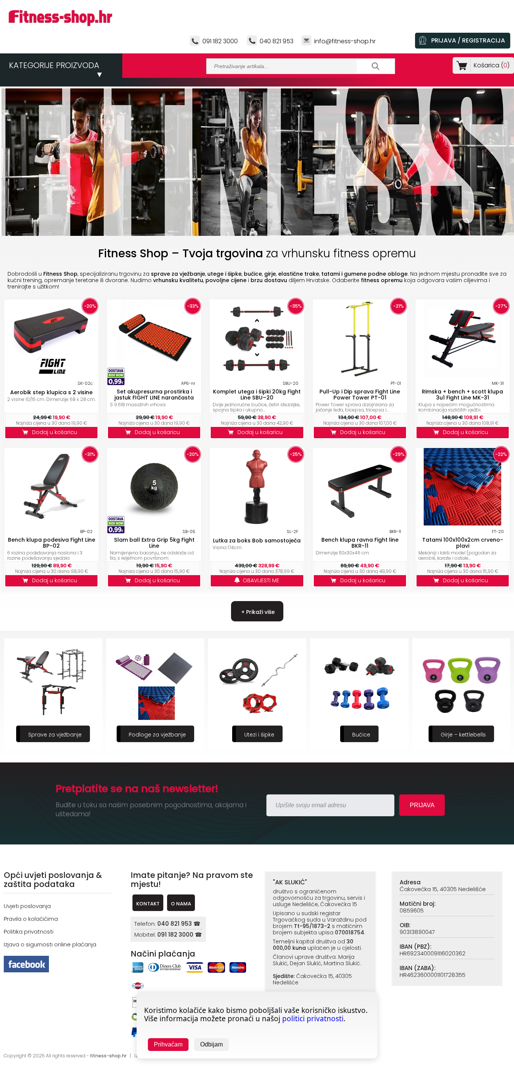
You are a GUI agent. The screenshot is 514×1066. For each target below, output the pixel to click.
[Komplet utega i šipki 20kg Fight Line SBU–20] (257, 375)
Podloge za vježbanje (157, 734)
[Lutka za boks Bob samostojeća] (257, 523)
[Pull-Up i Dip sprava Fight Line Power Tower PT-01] (359, 375)
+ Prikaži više (257, 612)
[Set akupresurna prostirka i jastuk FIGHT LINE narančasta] (154, 375)
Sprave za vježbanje (55, 734)
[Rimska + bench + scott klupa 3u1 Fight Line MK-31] (462, 375)
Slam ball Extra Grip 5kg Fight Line (154, 543)
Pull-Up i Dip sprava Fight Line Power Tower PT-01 (359, 395)
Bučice (361, 734)
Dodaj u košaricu (56, 432)
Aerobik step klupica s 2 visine (51, 392)
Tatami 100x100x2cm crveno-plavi (462, 543)
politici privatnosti (313, 1018)
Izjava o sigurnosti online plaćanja (50, 944)
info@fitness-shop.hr (345, 41)
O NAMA (181, 903)
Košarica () (491, 65)
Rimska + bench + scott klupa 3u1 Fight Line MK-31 (462, 395)
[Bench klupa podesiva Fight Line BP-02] (51, 523)
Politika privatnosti (28, 931)
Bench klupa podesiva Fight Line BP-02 (51, 543)
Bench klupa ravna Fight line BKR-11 (359, 543)
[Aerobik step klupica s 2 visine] (51, 375)
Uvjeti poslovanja (27, 906)
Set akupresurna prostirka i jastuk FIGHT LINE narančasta (154, 395)
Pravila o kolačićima (31, 919)
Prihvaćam (168, 1044)
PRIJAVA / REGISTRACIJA (468, 40)
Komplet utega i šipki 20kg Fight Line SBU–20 (257, 395)
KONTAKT (148, 903)
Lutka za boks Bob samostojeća (257, 541)
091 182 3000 (220, 41)
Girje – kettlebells (463, 734)
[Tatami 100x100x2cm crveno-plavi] (462, 523)
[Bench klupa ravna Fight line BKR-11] (359, 523)
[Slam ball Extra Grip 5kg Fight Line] (154, 523)
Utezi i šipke (259, 734)
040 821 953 (276, 41)
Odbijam (211, 1044)
